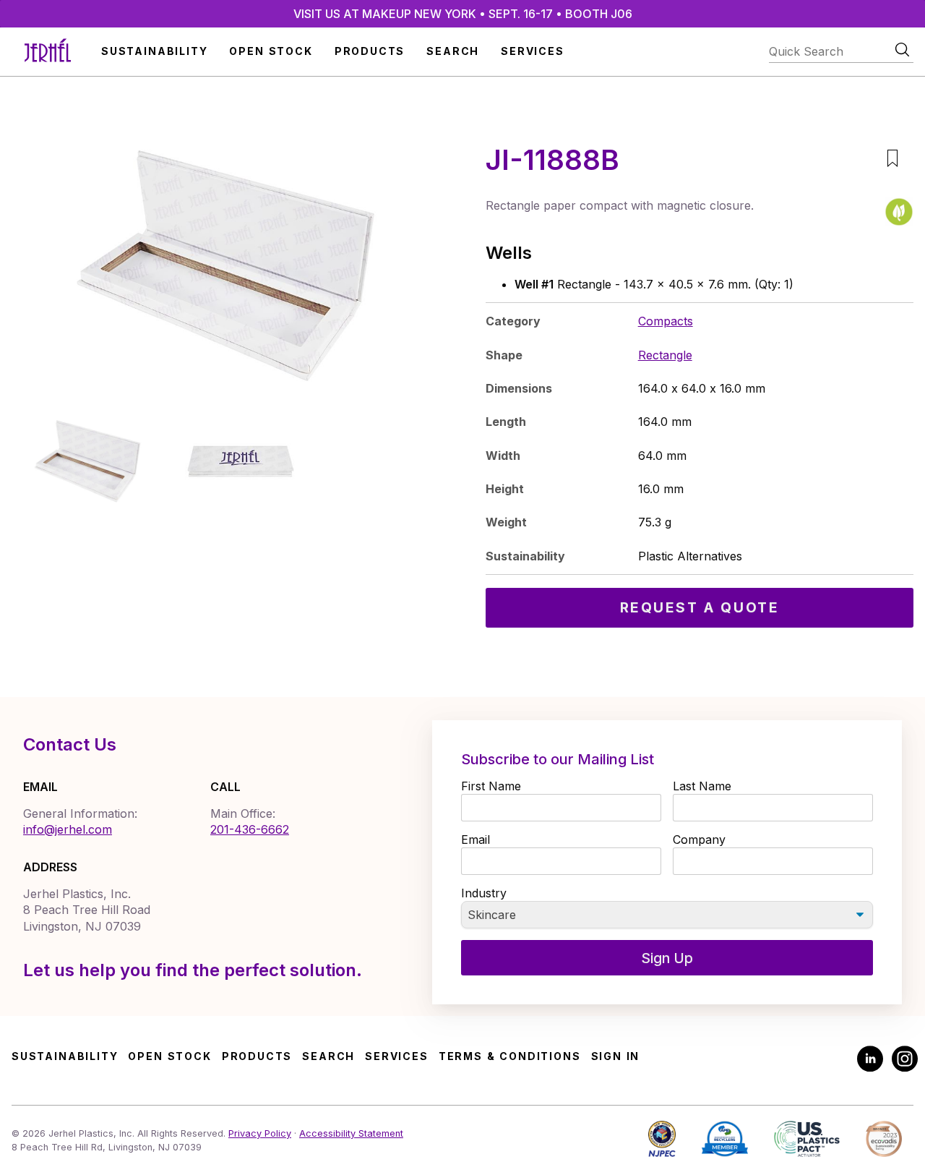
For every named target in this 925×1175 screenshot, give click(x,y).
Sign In (615, 1056)
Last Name (702, 785)
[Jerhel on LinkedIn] (870, 1060)
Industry (484, 893)
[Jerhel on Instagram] (905, 1060)
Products (370, 51)
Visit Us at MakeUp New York (462, 14)
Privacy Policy (259, 1133)
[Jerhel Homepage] (48, 51)
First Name (491, 785)
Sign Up (667, 958)
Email (475, 839)
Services (532, 51)
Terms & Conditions (510, 1056)
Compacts (665, 321)
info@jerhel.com (67, 829)
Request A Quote (700, 607)
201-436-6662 (249, 829)
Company (699, 839)
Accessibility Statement (351, 1133)
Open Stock (270, 51)
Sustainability (154, 51)
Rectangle (665, 355)
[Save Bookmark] (892, 160)
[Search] (902, 49)
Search (452, 51)
